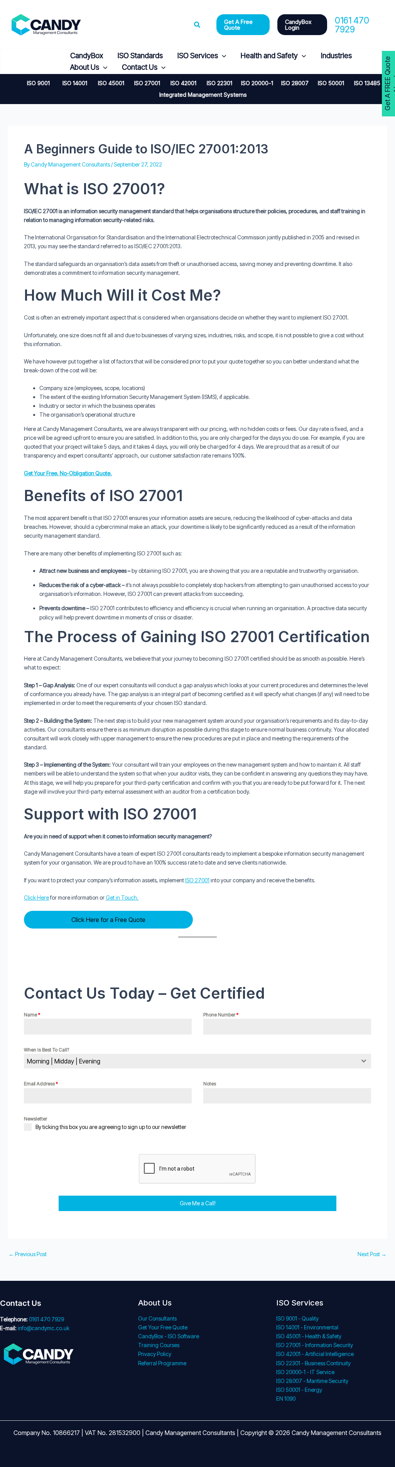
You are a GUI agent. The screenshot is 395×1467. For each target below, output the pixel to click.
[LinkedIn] (50, 62)
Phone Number (220, 1015)
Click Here (36, 897)
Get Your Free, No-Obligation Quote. (68, 473)
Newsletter (35, 1119)
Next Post (372, 1254)
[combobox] (197, 1061)
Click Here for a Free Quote (108, 920)
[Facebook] (13, 62)
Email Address (41, 1084)
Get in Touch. (122, 897)
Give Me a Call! (198, 1203)
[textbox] (190, 1061)
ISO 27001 (197, 880)
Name (32, 1015)
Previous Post (27, 1254)
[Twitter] (32, 62)
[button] (197, 25)
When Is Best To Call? (46, 1050)
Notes (209, 1084)
